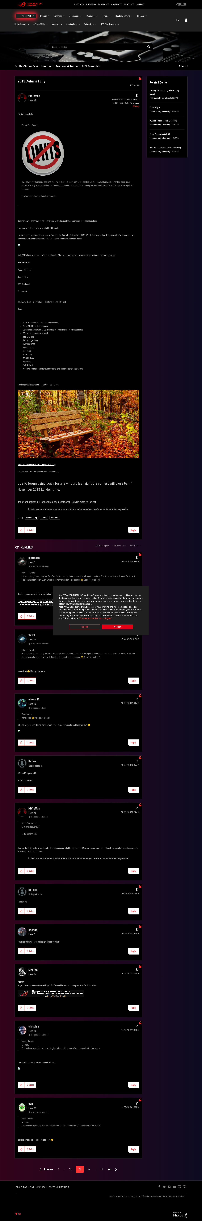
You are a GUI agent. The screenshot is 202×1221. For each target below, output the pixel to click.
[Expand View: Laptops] (110, 16)
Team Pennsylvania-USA (160, 134)
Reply (133, 530)
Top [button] (19, 1214)
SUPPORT (140, 4)
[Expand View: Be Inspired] (34, 16)
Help (177, 20)
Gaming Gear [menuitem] (71, 24)
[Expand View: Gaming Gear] (79, 24)
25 (70, 1169)
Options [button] (182, 66)
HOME (31, 1187)
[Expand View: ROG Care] (49, 16)
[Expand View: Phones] (145, 16)
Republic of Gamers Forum (26, 66)
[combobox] (101, 46)
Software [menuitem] (58, 16)
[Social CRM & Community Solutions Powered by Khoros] (180, 1214)
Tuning (44, 518)
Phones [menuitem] (140, 16)
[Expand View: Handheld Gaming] (132, 16)
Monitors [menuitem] (55, 24)
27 (89, 1169)
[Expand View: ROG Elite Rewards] (118, 24)
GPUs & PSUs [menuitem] (39, 24)
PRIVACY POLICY (135, 1196)
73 (101, 1169)
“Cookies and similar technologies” (95, 618)
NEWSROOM (41, 1187)
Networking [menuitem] (89, 24)
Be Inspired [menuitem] (26, 16)
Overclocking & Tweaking (67, 66)
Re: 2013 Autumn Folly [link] (91, 66)
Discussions (46, 66)
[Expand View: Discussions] (81, 16)
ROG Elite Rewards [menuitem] (108, 24)
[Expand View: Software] (64, 16)
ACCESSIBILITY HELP (59, 1187)
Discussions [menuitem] (74, 16)
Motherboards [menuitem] (20, 24)
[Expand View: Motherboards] (28, 24)
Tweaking (55, 518)
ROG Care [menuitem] (43, 16)
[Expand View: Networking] (95, 24)
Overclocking (31, 518)
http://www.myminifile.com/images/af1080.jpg (37, 464)
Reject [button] (84, 627)
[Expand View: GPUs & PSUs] (46, 24)
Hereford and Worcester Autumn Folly (165, 147)
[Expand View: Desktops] (96, 16)
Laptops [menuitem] (105, 16)
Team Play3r (155, 107)
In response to (40, 566)
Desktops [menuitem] (90, 16)
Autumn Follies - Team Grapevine (163, 121)
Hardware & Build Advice (160, 98)
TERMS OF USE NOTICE (118, 1196)
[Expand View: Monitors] (61, 24)
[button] (21, 530)
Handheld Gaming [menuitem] (122, 16)
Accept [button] (117, 627)
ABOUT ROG (21, 1187)
